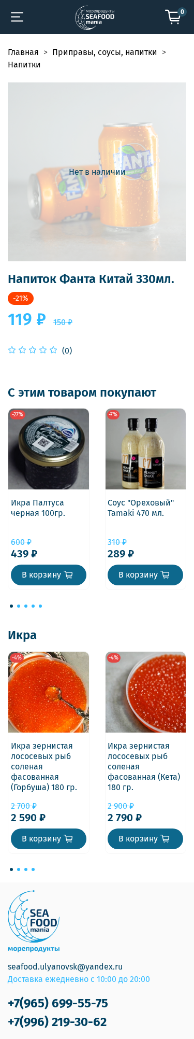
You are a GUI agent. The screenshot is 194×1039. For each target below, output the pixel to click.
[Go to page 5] (40, 606)
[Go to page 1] (11, 606)
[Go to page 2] (18, 606)
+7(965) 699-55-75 (58, 1003)
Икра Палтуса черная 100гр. (38, 508)
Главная (23, 52)
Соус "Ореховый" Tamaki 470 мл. (141, 508)
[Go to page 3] (25, 606)
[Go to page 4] (33, 606)
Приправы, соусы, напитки (104, 52)
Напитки (24, 64)
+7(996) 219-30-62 (57, 1022)
